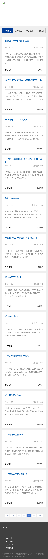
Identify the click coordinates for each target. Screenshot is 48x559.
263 (29, 515)
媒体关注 (29, 31)
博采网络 (41, 554)
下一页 (40, 515)
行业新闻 (40, 31)
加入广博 (9, 544)
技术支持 (33, 554)
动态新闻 (18, 31)
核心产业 (9, 538)
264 (34, 515)
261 (19, 515)
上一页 (13, 515)
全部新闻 (7, 31)
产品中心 (9, 541)
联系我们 (9, 548)
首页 (31, 2)
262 (24, 515)
